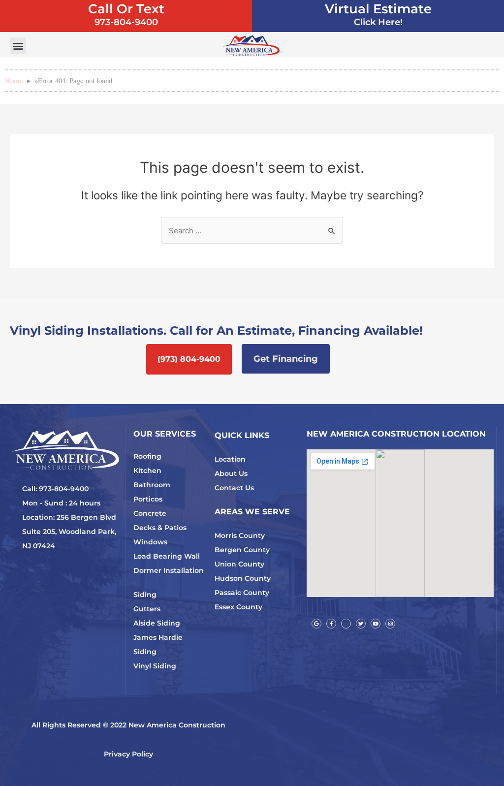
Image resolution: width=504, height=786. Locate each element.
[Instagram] (390, 624)
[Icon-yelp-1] (346, 624)
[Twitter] (361, 624)
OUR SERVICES (164, 434)
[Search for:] (252, 230)
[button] (18, 45)
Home (14, 80)
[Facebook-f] (331, 624)
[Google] (316, 624)
